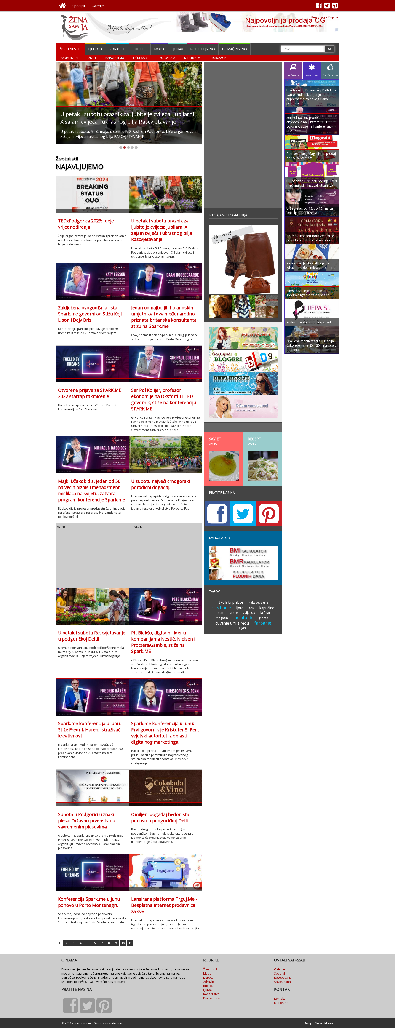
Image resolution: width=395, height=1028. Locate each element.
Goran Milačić (324, 1023)
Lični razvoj (141, 58)
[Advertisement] (90, 556)
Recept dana (283, 977)
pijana (243, 628)
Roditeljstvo (202, 49)
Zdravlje (117, 49)
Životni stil (70, 49)
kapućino (266, 607)
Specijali (78, 5)
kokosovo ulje (258, 603)
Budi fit (139, 49)
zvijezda (249, 612)
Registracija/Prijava (324, 17)
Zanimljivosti (69, 58)
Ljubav (177, 49)
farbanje (262, 623)
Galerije (98, 5)
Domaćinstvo (234, 49)
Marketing (281, 1003)
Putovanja (167, 58)
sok (251, 608)
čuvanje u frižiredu (232, 623)
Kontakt (279, 998)
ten (220, 612)
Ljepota (95, 49)
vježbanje (221, 607)
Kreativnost (193, 58)
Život (92, 58)
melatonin (243, 617)
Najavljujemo (114, 58)
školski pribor (231, 602)
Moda (159, 49)
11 (130, 943)
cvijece (233, 613)
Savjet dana (282, 982)
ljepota (263, 618)
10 (123, 943)
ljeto (239, 607)
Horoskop (218, 58)
